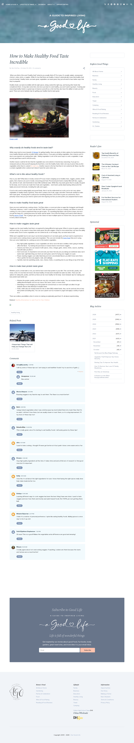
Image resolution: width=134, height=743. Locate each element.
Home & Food (11, 4)
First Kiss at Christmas (101, 372)
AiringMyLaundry (22, 365)
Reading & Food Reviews (101, 113)
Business (42, 4)
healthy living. (15, 312)
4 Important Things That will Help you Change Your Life (22, 345)
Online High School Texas (81, 710)
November (96, 346)
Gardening (96, 122)
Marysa (18, 547)
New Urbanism (105, 697)
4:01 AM (22, 442)
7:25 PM (38, 531)
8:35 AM (23, 476)
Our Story (104, 691)
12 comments (37, 68)
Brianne (19, 458)
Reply (19, 372)
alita (18, 442)
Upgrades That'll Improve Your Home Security (106, 357)
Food (94, 92)
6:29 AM (24, 547)
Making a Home (106, 694)
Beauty (95, 88)
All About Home (98, 71)
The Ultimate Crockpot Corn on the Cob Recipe (110, 165)
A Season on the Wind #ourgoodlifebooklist (101, 376)
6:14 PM (30, 391)
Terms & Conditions (107, 700)
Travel (94, 101)
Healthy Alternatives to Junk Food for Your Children (32, 300)
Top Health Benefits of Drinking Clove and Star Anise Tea (110, 154)
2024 (94, 324)
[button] (84, 68)
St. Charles (96, 126)
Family (95, 80)
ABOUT (50, 4)
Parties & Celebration (100, 118)
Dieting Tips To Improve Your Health (106, 362)
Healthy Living (97, 84)
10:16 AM (25, 493)
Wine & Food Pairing (99, 109)
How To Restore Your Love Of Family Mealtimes (106, 367)
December (97, 342)
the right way (35, 166)
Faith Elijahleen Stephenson (25, 531)
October (96, 349)
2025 (94, 319)
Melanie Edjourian (22, 514)
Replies (81, 371)
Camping (95, 105)
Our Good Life (75, 735)
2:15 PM (31, 365)
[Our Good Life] (67, 24)
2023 (94, 329)
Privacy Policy (105, 702)
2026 (94, 314)
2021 (94, 338)
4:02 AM (24, 458)
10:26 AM (32, 376)
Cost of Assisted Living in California (111, 176)
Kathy (18, 476)
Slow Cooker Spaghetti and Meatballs (112, 187)
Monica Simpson (21, 392)
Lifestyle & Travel (27, 4)
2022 (94, 334)
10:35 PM (29, 427)
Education (96, 97)
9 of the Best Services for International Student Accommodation (111, 198)
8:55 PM (23, 407)
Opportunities (62, 4)
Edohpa (19, 493)
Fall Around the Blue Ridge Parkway (106, 353)
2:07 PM (31, 513)
